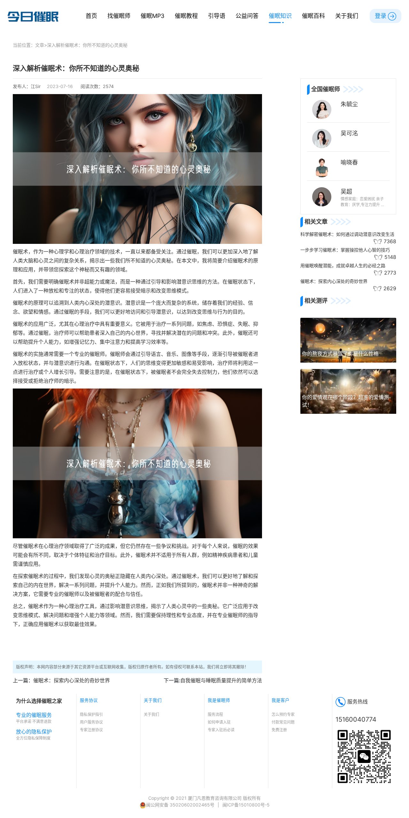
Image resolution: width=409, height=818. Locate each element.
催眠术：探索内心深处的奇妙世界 (71, 680)
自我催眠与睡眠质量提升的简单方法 (221, 680)
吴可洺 (349, 133)
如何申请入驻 (219, 722)
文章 (39, 45)
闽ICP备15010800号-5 (246, 804)
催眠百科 (313, 15)
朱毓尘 (349, 104)
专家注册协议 (91, 729)
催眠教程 (186, 15)
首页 (91, 15)
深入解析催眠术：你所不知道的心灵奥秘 (87, 45)
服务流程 (215, 714)
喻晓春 (349, 162)
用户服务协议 (91, 722)
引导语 (216, 15)
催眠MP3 (153, 15)
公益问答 (247, 15)
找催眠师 (118, 15)
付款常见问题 (283, 722)
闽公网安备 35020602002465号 (180, 804)
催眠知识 (280, 15)
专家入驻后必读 (221, 729)
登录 (381, 15)
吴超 (346, 191)
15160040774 (356, 719)
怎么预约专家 (283, 714)
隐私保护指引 (91, 714)
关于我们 (346, 15)
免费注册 (279, 729)
